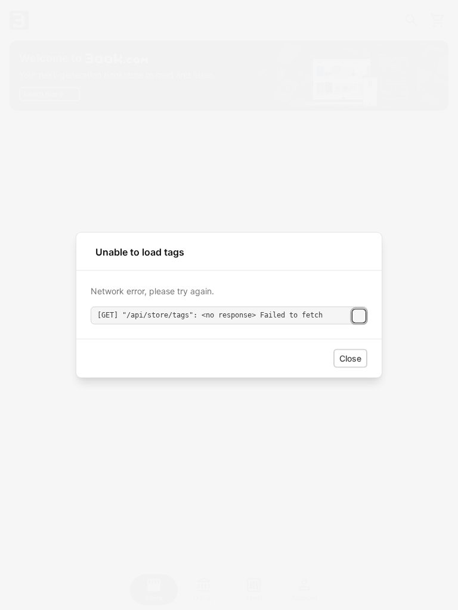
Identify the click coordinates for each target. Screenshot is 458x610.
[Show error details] (359, 316)
